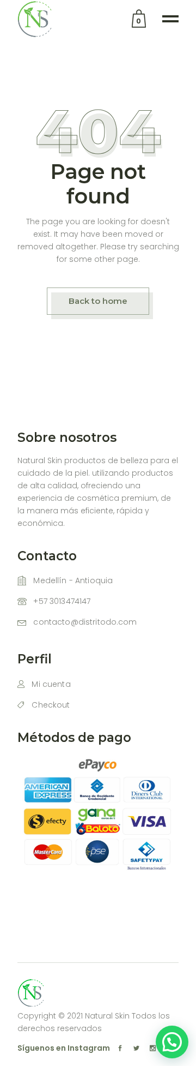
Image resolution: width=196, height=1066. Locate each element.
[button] (172, 1042)
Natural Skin (107, 1015)
